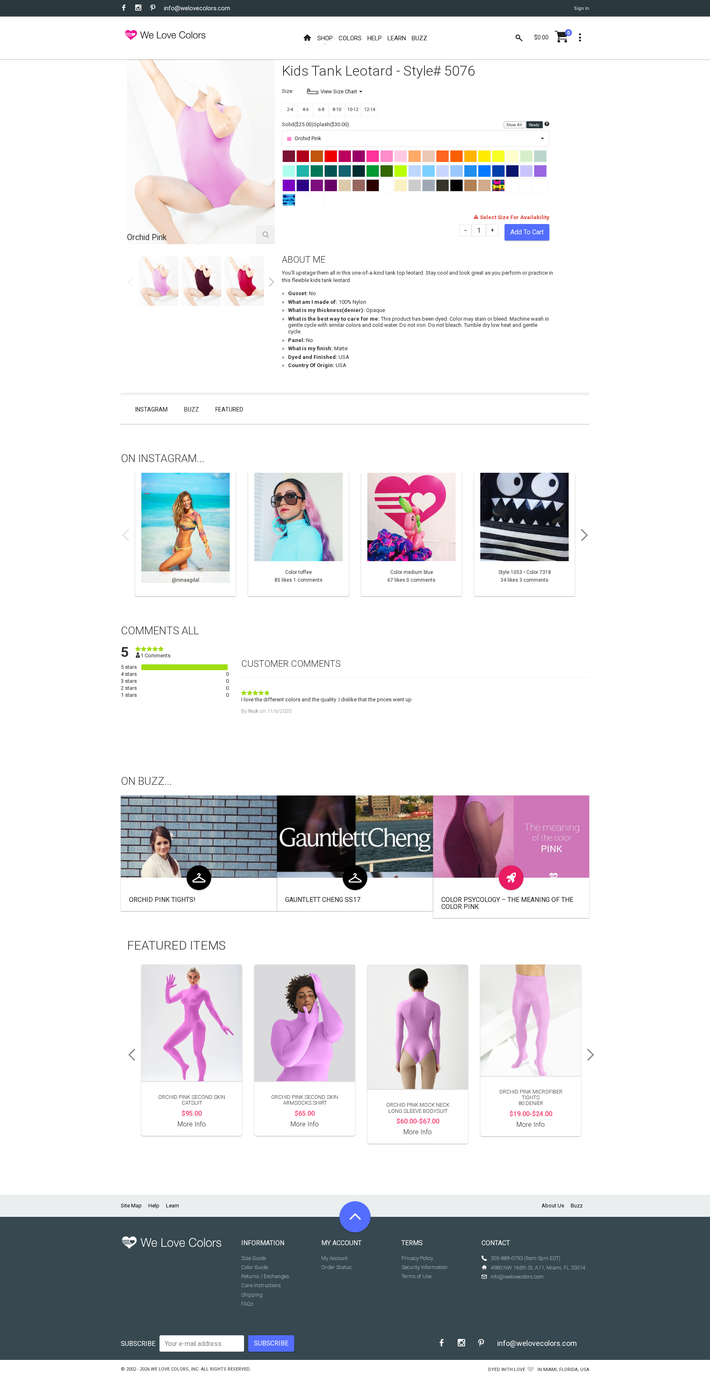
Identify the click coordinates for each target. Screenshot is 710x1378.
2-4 (290, 109)
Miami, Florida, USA (566, 1369)
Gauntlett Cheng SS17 (322, 900)
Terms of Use (416, 1276)
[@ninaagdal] (185, 534)
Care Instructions (261, 1285)
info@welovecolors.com (197, 8)
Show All (514, 125)
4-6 (305, 109)
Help (153, 1205)
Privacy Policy (417, 1258)
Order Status (336, 1267)
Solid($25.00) (298, 124)
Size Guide (253, 1258)
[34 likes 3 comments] (524, 534)
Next (271, 282)
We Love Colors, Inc (174, 1369)
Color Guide (254, 1267)
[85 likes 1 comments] (298, 534)
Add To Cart (527, 232)
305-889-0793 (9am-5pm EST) (525, 1258)
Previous (130, 282)
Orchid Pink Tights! (162, 900)
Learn (172, 1205)
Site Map (131, 1205)
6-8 (321, 109)
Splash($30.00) (331, 124)
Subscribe (138, 1344)
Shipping (252, 1295)
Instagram (151, 409)
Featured (229, 409)
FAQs (247, 1304)
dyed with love (506, 1369)
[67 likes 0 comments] (411, 534)
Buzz (191, 409)
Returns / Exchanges (265, 1276)
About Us (553, 1205)
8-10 (336, 109)
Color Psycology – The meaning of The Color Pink (507, 903)
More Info (192, 1124)
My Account (334, 1258)
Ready (534, 125)
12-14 (369, 109)
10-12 (352, 109)
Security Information (424, 1267)
